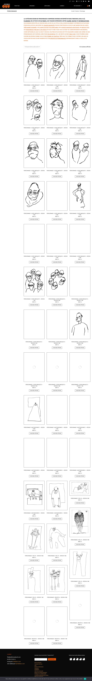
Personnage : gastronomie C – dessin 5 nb (34, 471)
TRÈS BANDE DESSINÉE (30, 27)
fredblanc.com (17, 661)
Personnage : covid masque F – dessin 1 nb (57, 171)
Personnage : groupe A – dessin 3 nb (80, 623)
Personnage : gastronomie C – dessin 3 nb (80, 471)
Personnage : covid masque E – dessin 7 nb (34, 214)
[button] (21, 1)
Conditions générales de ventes (41, 675)
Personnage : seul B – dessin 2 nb (80, 581)
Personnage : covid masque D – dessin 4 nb (80, 342)
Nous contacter (37, 662)
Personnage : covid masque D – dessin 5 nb (57, 342)
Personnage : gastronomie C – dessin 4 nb (57, 471)
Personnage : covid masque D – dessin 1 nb (80, 385)
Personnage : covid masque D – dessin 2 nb (57, 385)
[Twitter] (77, 659)
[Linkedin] (84, 659)
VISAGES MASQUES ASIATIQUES (70, 27)
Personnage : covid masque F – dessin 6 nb (80, 85)
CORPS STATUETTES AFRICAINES (49, 27)
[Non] (90, 679)
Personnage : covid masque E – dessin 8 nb (80, 171)
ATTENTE (43, 21)
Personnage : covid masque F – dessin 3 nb (80, 128)
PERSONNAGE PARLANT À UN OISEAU (36, 29)
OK (85, 678)
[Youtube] (80, 659)
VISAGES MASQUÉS (48, 25)
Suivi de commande (38, 671)
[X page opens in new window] (81, 1)
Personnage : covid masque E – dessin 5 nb (80, 214)
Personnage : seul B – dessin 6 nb (80, 498)
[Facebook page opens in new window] (79, 1)
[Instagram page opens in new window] (77, 1)
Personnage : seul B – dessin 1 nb (34, 597)
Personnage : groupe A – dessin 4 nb (57, 597)
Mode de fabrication (38, 666)
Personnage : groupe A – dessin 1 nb (57, 638)
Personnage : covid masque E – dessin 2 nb (80, 257)
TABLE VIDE (72, 34)
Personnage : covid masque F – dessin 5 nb (34, 128)
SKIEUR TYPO (85, 27)
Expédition (36, 669)
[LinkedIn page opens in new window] (86, 1)
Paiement (36, 668)
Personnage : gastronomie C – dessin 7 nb (57, 428)
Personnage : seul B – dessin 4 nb (34, 555)
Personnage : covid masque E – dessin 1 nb (34, 299)
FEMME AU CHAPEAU (53, 36)
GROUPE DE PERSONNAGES (58, 38)
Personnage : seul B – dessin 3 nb (57, 555)
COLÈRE (69, 21)
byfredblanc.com (20, 663)
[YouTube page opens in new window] (83, 1)
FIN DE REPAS (51, 34)
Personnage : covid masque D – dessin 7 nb (80, 299)
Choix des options (34, 91)
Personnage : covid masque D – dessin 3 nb (34, 385)
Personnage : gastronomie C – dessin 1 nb (57, 513)
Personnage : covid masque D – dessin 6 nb (34, 342)
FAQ (35, 665)
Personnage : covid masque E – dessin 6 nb (57, 214)
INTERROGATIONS (84, 21)
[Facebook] (74, 659)
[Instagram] (71, 659)
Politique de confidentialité (40, 673)
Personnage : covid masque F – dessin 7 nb (57, 85)
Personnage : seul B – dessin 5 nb (80, 539)
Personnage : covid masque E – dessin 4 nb (34, 257)
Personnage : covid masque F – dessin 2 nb (34, 171)
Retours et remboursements (40, 672)
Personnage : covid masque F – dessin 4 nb (57, 128)
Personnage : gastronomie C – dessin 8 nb (34, 428)
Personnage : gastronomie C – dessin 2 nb (34, 513)
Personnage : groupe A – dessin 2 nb (34, 638)
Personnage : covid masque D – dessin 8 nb (57, 299)
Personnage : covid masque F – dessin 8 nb (34, 85)
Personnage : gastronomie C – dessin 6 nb (80, 428)
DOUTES (74, 21)
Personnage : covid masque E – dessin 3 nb (57, 257)
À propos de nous (38, 664)
